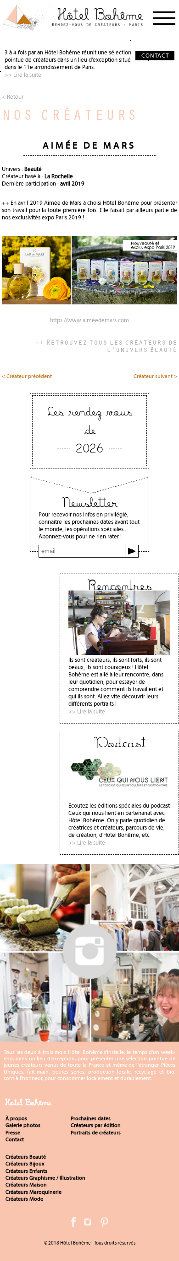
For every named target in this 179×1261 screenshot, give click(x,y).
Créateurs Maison (26, 1184)
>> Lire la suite (23, 74)
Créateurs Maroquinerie (34, 1192)
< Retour (12, 96)
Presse (13, 1132)
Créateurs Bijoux (25, 1163)
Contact (15, 1139)
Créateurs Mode (24, 1199)
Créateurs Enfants (26, 1171)
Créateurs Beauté (26, 1157)
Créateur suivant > (155, 376)
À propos (16, 1118)
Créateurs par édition (96, 1125)
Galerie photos (23, 1125)
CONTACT (155, 55)
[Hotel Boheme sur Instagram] (89, 1038)
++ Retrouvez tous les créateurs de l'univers (106, 345)
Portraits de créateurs (96, 1132)
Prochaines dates (91, 1118)
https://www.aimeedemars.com (89, 321)
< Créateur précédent (27, 376)
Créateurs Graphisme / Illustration (45, 1178)
